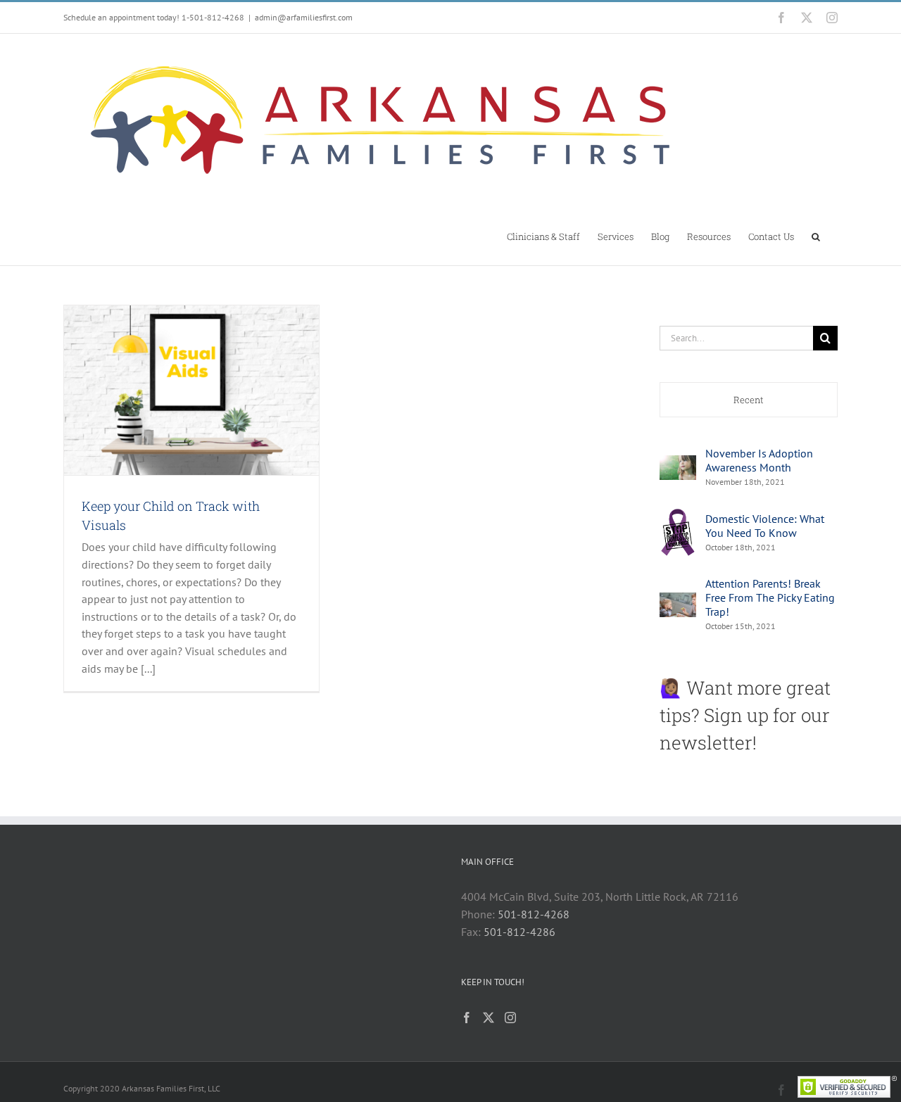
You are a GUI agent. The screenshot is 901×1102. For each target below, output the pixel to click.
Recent (748, 399)
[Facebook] (466, 1017)
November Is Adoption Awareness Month (759, 460)
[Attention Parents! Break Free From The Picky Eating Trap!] (678, 601)
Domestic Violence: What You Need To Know (764, 526)
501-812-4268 (533, 914)
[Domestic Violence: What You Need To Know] (678, 515)
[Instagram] (510, 1017)
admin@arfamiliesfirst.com (304, 17)
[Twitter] (488, 1017)
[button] (816, 235)
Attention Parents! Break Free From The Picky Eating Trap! (770, 597)
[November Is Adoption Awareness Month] (678, 464)
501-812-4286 (519, 932)
